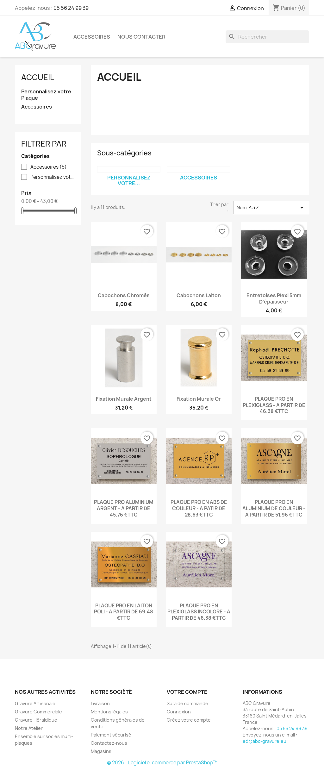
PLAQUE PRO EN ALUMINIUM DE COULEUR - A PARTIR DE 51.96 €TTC (273, 508)
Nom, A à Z (271, 207)
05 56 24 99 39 (71, 7)
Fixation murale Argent (124, 399)
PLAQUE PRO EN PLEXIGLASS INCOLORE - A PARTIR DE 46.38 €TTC (198, 612)
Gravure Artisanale (35, 703)
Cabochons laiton (199, 295)
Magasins (101, 751)
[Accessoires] (198, 169)
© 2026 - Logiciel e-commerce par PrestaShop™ (162, 762)
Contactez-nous (109, 743)
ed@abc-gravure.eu (264, 741)
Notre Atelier (29, 728)
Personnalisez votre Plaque (46, 94)
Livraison (100, 703)
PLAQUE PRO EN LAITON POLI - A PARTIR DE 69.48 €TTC (123, 612)
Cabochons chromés (124, 295)
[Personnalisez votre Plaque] (128, 169)
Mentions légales (109, 712)
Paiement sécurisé (111, 735)
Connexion (179, 712)
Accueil (37, 77)
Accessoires (91, 36)
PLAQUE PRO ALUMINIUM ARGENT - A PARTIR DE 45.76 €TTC (123, 508)
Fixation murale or (199, 399)
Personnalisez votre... (129, 180)
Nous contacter (141, 36)
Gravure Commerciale (38, 712)
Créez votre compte (189, 720)
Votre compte (187, 691)
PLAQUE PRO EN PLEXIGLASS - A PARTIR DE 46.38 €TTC (274, 405)
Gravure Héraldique (36, 720)
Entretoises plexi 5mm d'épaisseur (273, 298)
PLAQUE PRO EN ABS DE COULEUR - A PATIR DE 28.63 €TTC (199, 508)
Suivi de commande (187, 703)
